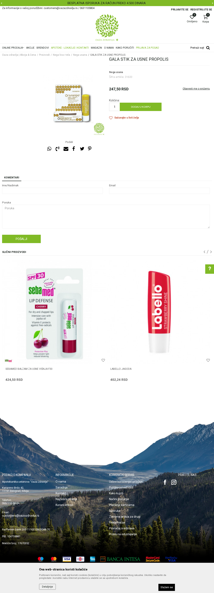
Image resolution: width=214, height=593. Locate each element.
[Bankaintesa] (120, 559)
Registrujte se (201, 9)
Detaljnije (47, 586)
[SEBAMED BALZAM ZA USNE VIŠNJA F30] (54, 312)
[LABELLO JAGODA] (159, 312)
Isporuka (114, 510)
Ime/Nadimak (10, 185)
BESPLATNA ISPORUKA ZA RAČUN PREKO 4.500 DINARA (107, 3)
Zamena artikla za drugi (124, 516)
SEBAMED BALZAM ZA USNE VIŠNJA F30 (28, 368)
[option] (107, 3)
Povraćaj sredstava (121, 528)
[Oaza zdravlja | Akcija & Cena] (107, 27)
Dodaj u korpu (140, 106)
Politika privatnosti (121, 487)
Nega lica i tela (61, 54)
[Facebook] (74, 149)
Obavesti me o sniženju (196, 88)
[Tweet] (82, 149)
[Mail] (66, 149)
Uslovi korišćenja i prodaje (126, 481)
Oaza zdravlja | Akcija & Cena (19, 54)
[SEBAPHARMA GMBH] (8, 360)
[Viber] (57, 149)
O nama (61, 481)
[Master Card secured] (153, 559)
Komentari (11, 177)
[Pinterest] (89, 149)
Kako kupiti (116, 493)
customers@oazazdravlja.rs (20, 515)
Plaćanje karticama (121, 505)
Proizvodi (44, 54)
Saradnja (62, 487)
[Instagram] (173, 482)
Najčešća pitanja (66, 499)
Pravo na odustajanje (123, 534)
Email (112, 185)
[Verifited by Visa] (171, 559)
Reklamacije (117, 522)
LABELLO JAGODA (120, 368)
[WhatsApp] (49, 149)
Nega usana (80, 54)
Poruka (6, 202)
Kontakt (61, 493)
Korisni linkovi (64, 505)
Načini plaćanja (119, 499)
